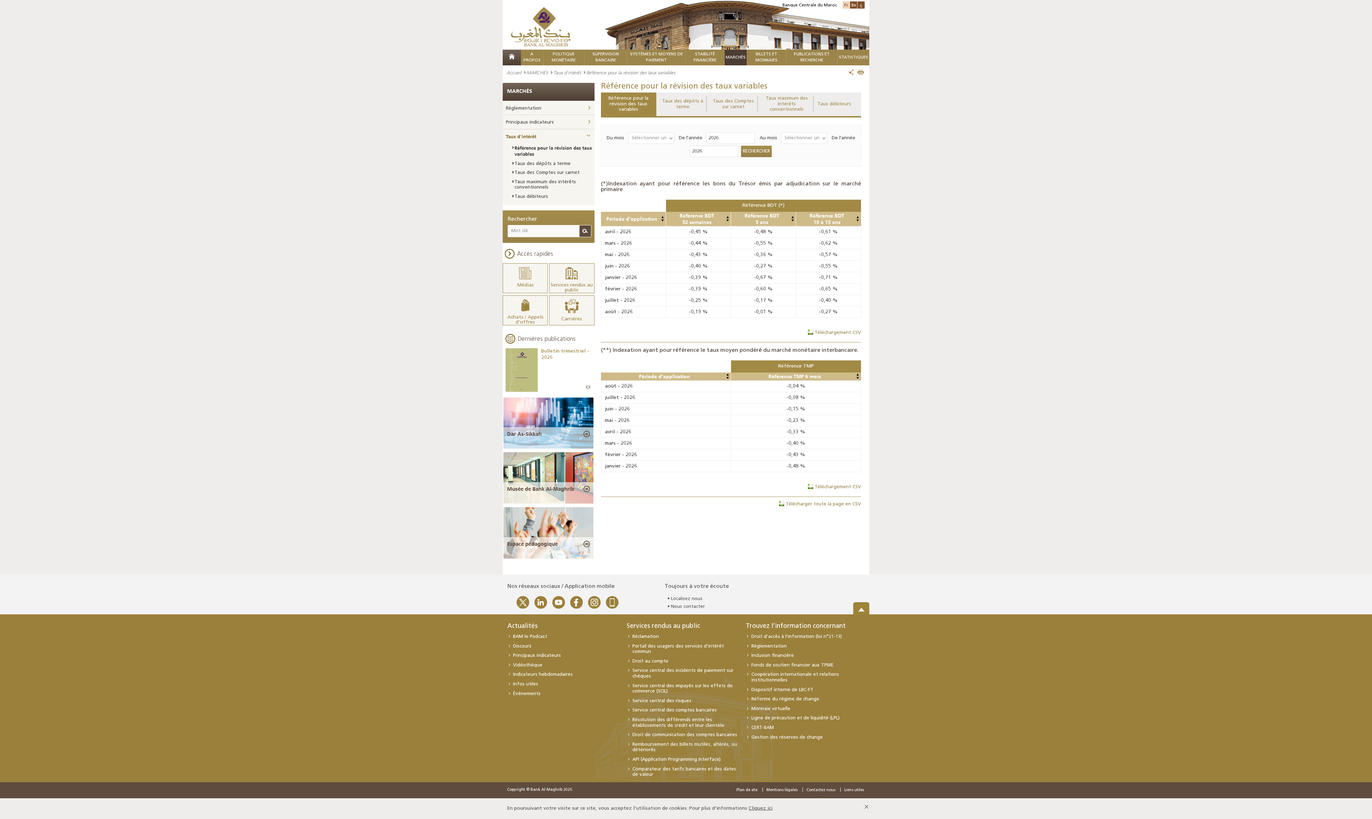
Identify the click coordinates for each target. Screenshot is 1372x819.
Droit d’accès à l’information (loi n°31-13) (796, 636)
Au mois (768, 138)
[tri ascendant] (662, 217)
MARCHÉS (736, 57)
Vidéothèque (527, 665)
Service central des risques (661, 701)
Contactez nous (820, 790)
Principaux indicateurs (530, 122)
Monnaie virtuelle (770, 708)
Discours (522, 646)
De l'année (690, 138)
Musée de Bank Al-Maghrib (540, 489)
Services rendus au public (663, 626)
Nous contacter (688, 606)
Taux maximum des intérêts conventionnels (787, 104)
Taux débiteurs (834, 104)
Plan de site (746, 790)
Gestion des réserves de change (787, 737)
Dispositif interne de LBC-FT (782, 690)
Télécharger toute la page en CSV (823, 504)
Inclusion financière (772, 655)
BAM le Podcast (530, 636)
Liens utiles (854, 790)
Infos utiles (525, 684)
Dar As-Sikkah (524, 434)
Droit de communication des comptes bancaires (684, 735)
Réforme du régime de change (785, 699)
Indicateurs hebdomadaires (543, 674)
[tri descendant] (662, 220)
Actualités (522, 626)
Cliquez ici (760, 808)
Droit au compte (650, 661)
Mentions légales (781, 790)
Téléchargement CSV (838, 332)
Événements (527, 693)
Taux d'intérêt (567, 72)
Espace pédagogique (532, 544)
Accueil (514, 72)
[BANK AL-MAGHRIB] (541, 26)
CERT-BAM (762, 727)
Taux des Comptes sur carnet (733, 104)
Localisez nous (686, 598)
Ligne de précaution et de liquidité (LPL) (795, 718)
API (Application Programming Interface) (676, 759)
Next (589, 387)
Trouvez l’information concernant (796, 626)
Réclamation (645, 636)
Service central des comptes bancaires (674, 710)
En (853, 5)
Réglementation (523, 108)
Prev (587, 387)
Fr (846, 5)
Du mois (615, 138)
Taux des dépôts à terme (682, 104)
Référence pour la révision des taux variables (628, 104)
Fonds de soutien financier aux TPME (792, 665)
